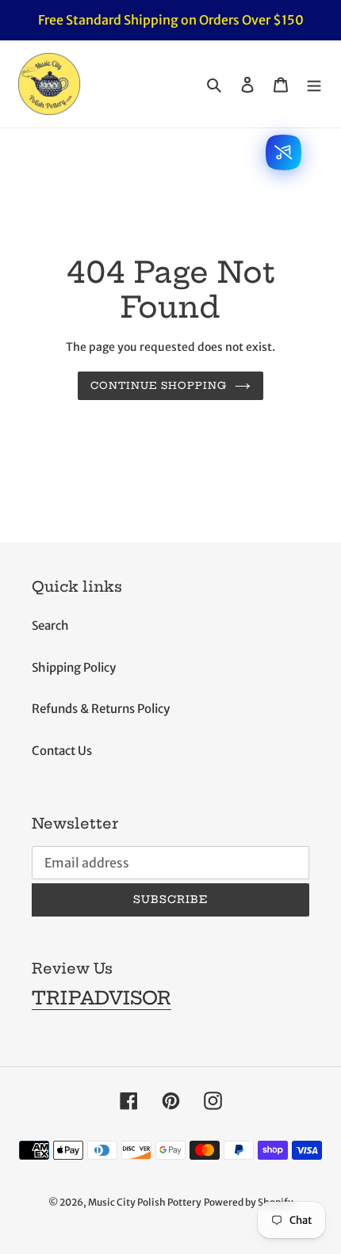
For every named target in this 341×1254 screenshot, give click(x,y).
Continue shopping (159, 385)
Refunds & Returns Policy (101, 708)
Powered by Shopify (248, 1202)
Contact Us (62, 750)
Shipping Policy (74, 667)
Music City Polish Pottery (144, 1202)
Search (50, 625)
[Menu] (314, 84)
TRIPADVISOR (101, 997)
